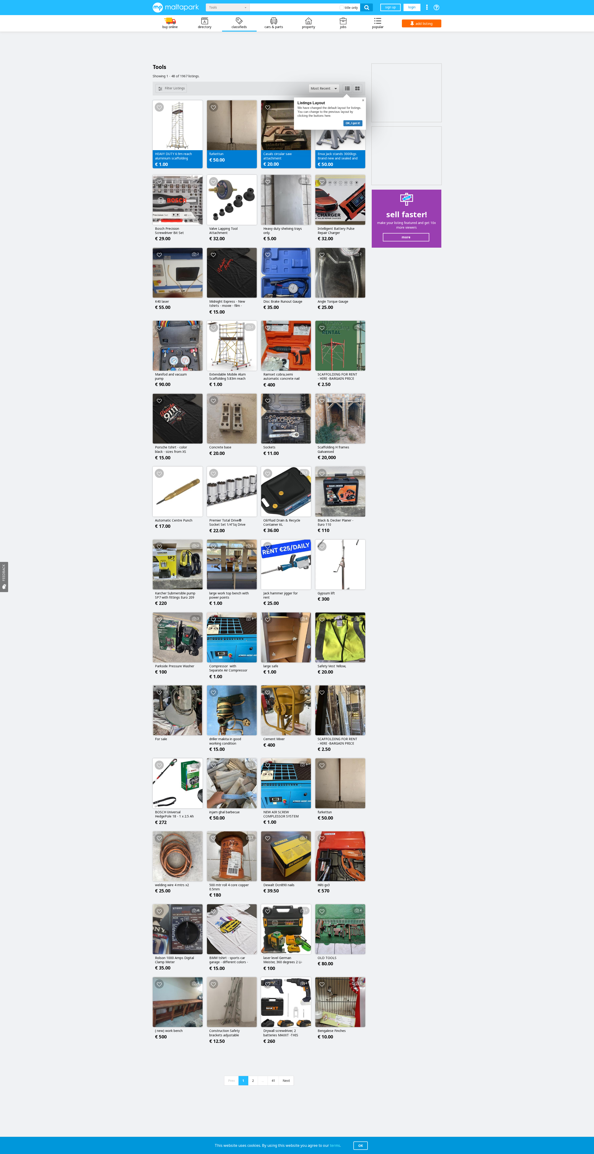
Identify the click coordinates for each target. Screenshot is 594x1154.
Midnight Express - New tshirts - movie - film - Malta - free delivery (227, 303)
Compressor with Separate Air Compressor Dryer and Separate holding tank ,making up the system (228, 668)
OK (360, 1145)
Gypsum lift (326, 593)
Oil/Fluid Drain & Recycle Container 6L (281, 522)
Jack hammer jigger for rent (280, 595)
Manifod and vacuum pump (171, 376)
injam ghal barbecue (224, 812)
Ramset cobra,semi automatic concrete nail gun (281, 376)
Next (286, 1080)
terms (335, 1145)
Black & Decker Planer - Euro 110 (335, 522)
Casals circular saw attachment (277, 156)
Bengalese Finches (332, 1031)
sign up (390, 7)
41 (273, 1080)
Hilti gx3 (324, 885)
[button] (324, 88)
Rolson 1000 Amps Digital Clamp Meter (174, 960)
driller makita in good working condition (225, 741)
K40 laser (162, 301)
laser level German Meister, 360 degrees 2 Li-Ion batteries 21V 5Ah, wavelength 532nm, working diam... (282, 960)
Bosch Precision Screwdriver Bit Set (169, 231)
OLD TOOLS (327, 958)
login (412, 7)
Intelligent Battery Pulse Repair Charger (336, 231)
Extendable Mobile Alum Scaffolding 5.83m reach (227, 376)
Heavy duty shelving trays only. (282, 231)
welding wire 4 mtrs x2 (172, 885)
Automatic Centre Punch (173, 520)
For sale (161, 739)
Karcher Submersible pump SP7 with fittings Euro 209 (175, 595)
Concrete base (220, 447)
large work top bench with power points (229, 595)
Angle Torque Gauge (333, 301)
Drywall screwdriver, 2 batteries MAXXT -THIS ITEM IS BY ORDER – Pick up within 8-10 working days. (282, 1033)
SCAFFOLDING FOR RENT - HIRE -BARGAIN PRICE (337, 376)
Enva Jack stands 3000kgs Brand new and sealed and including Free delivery (338, 156)
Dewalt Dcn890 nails (278, 885)
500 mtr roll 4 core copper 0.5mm (229, 887)
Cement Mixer (274, 739)
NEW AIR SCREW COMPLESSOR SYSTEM (281, 814)
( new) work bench (169, 1031)
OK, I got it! (353, 123)
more (406, 237)
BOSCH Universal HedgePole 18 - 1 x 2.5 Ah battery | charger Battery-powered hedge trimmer (175, 814)
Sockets (269, 447)
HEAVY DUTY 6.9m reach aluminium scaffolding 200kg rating (173, 156)
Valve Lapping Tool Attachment (223, 231)
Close (363, 100)
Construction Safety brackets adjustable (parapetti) (224, 1033)
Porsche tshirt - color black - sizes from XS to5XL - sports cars (171, 449)
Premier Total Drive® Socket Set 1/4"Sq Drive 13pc (227, 522)
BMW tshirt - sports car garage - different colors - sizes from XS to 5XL (228, 960)
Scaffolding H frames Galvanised (333, 449)
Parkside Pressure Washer (174, 666)
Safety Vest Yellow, (332, 666)
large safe (270, 666)
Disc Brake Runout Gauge (282, 301)
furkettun (216, 154)
